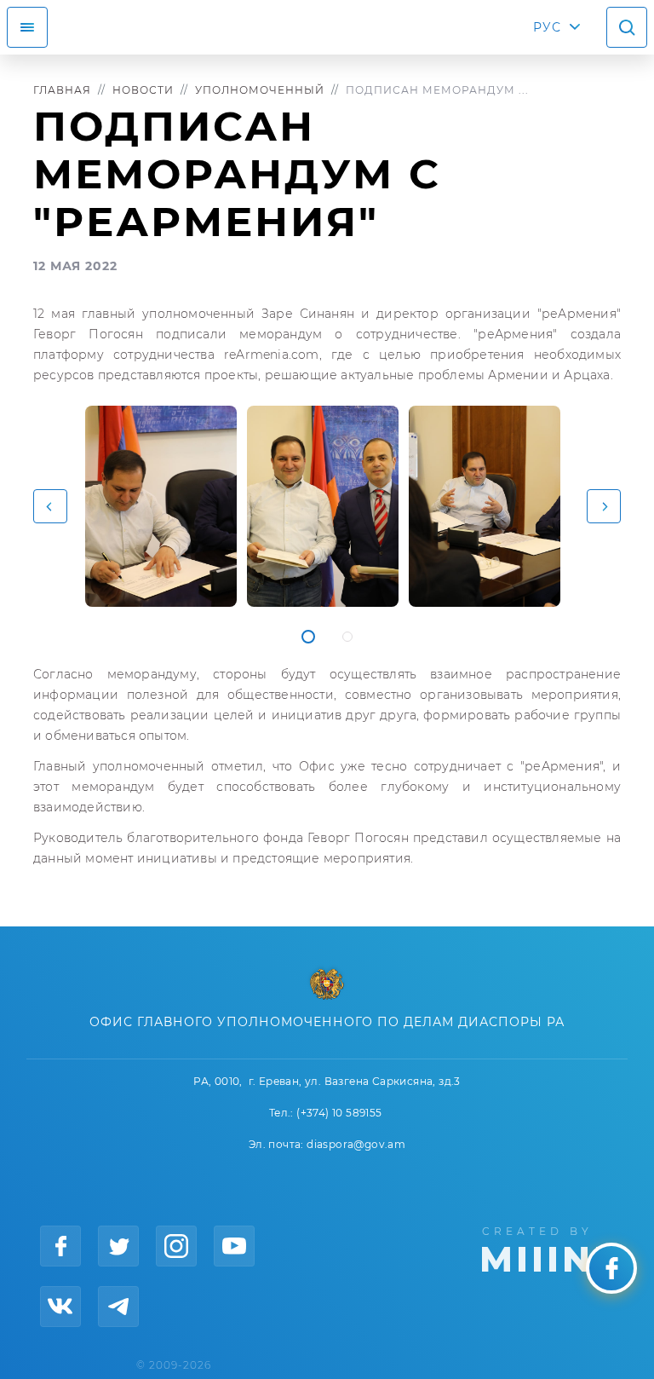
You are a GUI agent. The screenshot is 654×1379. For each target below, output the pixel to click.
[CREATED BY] (551, 1247)
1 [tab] (308, 636)
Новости (143, 90)
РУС (547, 27)
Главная (62, 90)
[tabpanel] (161, 506)
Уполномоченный (259, 90)
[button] (50, 506)
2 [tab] (347, 637)
